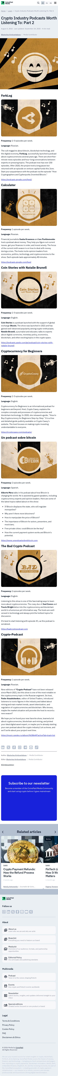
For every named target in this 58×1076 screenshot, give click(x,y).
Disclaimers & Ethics (11, 1037)
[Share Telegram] (25, 747)
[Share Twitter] (8, 747)
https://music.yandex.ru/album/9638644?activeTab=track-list (28, 735)
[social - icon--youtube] (26, 912)
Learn (10, 11)
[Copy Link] (36, 747)
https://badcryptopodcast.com (14, 629)
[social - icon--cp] (31, 912)
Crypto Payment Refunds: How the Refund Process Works (19, 872)
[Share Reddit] (31, 747)
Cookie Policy (8, 1029)
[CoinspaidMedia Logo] (7, 2)
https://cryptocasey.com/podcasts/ (16, 432)
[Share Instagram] (19, 747)
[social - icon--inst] (4, 912)
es (51, 3)
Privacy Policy (8, 1025)
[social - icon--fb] (17, 912)
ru (47, 3)
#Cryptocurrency (7, 765)
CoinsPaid (19, 1047)
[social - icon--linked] (8, 912)
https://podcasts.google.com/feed (16, 262)
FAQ (4, 1033)
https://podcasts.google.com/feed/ (16, 179)
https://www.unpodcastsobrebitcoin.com (19, 540)
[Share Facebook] (14, 747)
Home (3, 11)
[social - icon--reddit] (22, 912)
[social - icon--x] (13, 912)
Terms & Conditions (11, 1021)
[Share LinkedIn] (3, 747)
